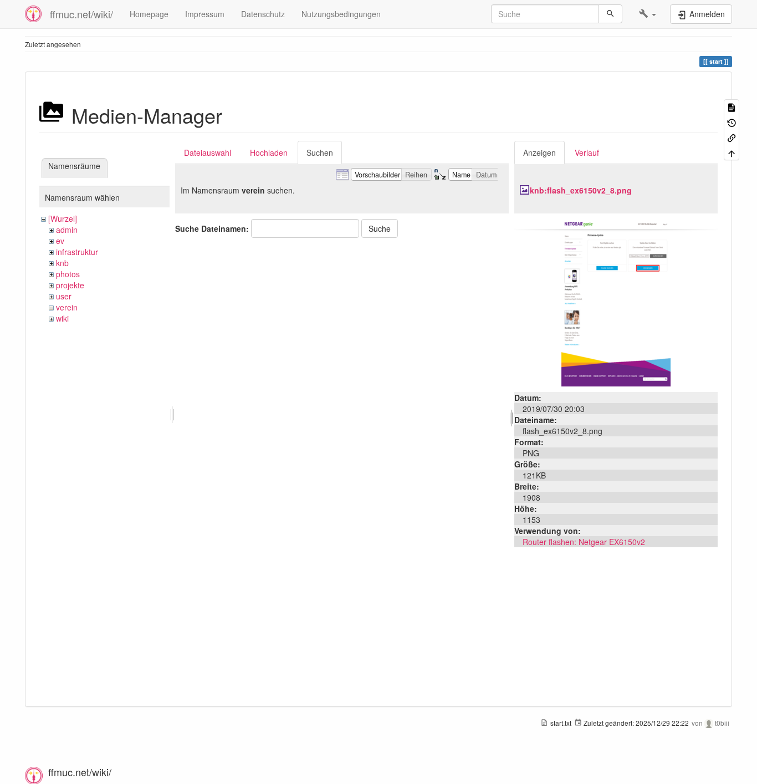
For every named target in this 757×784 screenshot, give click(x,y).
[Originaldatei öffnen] (616, 301)
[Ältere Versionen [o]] (731, 122)
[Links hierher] (731, 137)
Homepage (149, 13)
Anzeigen (539, 152)
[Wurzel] (62, 218)
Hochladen (269, 152)
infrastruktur (77, 251)
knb (62, 262)
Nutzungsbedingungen (341, 13)
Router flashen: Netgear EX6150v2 (584, 541)
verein (67, 307)
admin (67, 229)
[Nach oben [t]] (731, 152)
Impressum (204, 13)
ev (60, 240)
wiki (62, 318)
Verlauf (587, 152)
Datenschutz (263, 13)
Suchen (319, 152)
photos (68, 273)
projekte (70, 285)
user (63, 296)
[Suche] (610, 13)
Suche (380, 228)
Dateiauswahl (207, 152)
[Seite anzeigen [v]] (731, 107)
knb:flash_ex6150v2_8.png (581, 190)
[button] (647, 14)
